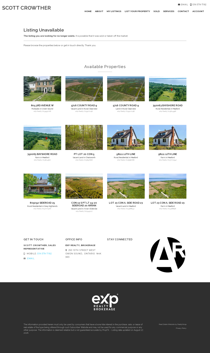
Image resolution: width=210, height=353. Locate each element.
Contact (183, 11)
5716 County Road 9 (84, 105)
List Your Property (137, 11)
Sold (156, 11)
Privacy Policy (181, 328)
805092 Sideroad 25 (42, 202)
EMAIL (184, 4)
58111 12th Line (125, 154)
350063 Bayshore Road (168, 105)
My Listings (114, 11)
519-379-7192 (199, 4)
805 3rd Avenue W (42, 105)
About (99, 11)
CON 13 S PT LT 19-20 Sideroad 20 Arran (84, 204)
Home (88, 11)
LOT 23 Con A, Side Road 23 (126, 202)
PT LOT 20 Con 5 (84, 154)
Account (198, 11)
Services (168, 11)
